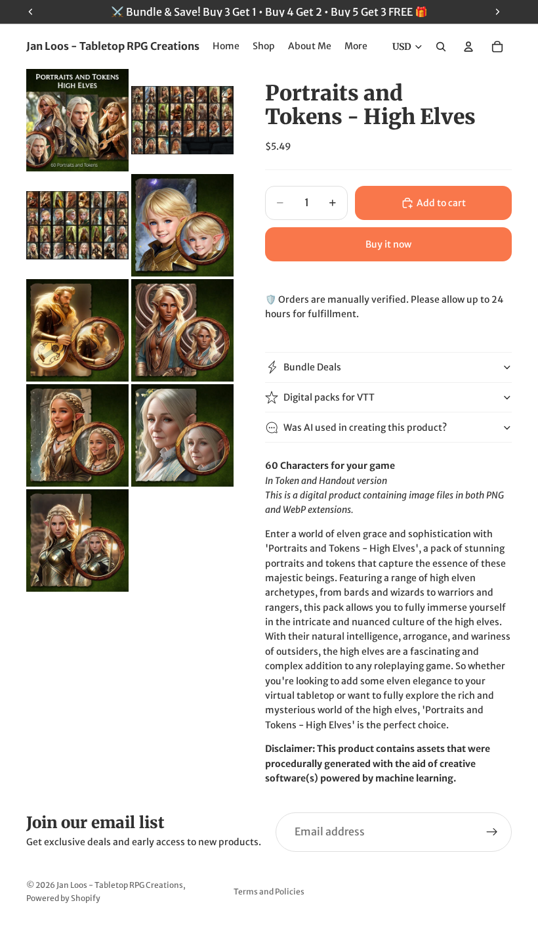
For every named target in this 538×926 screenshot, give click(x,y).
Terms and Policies (269, 891)
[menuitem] (356, 46)
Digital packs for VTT (329, 397)
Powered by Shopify (63, 898)
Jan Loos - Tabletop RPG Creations (119, 885)
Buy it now (388, 244)
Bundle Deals (312, 367)
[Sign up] (492, 832)
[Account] (468, 46)
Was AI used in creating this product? (365, 427)
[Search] (440, 46)
